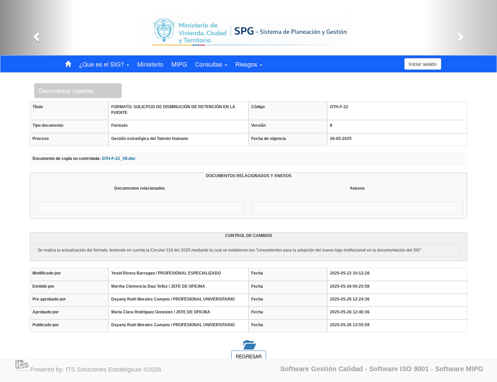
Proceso (40, 138)
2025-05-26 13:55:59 (350, 325)
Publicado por (45, 325)
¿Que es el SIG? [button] (102, 63)
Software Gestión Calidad (321, 369)
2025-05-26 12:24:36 (350, 299)
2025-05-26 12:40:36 (350, 312)
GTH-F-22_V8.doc (119, 158)
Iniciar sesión (423, 64)
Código (258, 106)
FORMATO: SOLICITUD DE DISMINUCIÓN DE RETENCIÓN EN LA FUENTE (173, 109)
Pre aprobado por (49, 299)
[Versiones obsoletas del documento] (248, 344)
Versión (258, 125)
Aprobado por (45, 312)
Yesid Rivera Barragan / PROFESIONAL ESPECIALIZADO (166, 273)
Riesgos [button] (247, 63)
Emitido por (43, 286)
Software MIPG (459, 369)
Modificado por (46, 273)
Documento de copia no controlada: (66, 158)
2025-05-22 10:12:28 (350, 273)
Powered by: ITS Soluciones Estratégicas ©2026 (95, 369)
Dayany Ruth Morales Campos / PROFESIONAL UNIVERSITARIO (173, 299)
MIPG (179, 63)
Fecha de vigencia (268, 138)
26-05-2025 (341, 138)
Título (37, 106)
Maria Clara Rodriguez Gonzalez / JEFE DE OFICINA (160, 312)
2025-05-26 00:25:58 (350, 286)
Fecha (257, 273)
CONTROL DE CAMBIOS (248, 235)
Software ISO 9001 (399, 369)
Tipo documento (47, 125)
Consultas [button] (209, 63)
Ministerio (150, 63)
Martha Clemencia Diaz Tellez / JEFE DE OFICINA (158, 286)
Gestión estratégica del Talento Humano (149, 138)
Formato (119, 125)
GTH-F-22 (339, 106)
